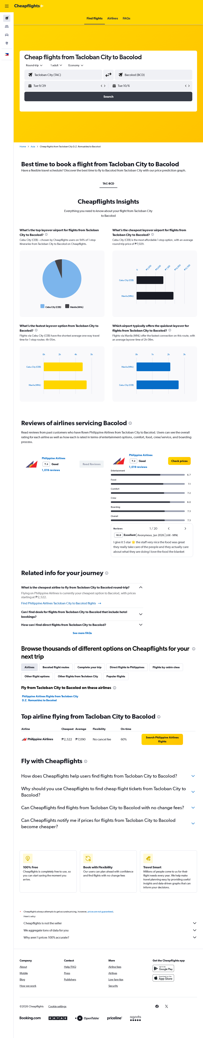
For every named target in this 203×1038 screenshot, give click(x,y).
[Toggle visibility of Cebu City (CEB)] (50, 306)
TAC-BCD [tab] (108, 183)
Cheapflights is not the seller (43, 923)
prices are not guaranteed (100, 911)
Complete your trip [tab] (90, 667)
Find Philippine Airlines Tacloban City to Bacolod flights (58, 603)
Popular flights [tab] (115, 676)
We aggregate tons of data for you (46, 930)
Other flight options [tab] (37, 676)
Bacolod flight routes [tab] (56, 667)
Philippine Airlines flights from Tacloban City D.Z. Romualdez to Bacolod (50, 698)
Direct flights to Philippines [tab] (127, 667)
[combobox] (76, 65)
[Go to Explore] (7, 43)
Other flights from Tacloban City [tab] (78, 676)
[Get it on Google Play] (163, 968)
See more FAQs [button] (82, 633)
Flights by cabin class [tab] (166, 667)
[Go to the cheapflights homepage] (29, 6)
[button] (6, 6)
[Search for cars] (7, 35)
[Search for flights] (7, 18)
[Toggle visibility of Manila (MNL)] (74, 306)
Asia (33, 146)
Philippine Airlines (53, 458)
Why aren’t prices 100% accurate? (46, 937)
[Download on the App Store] (163, 977)
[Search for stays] (7, 26)
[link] (179, 461)
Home (23, 146)
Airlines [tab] (29, 667)
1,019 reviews (51, 470)
